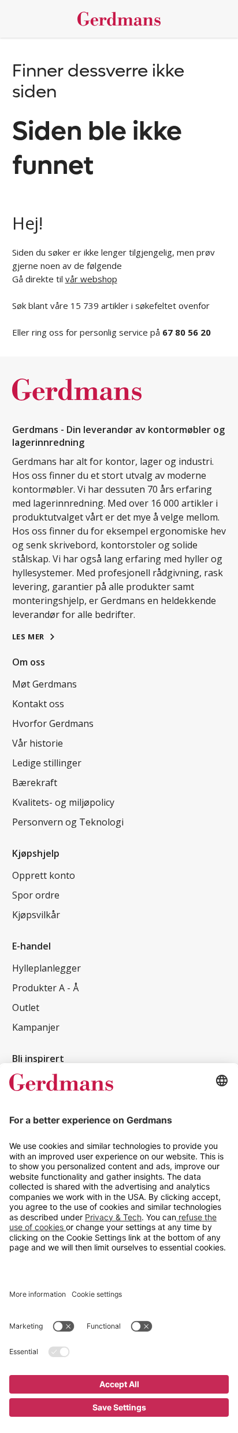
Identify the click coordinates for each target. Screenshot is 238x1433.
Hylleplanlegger (46, 968)
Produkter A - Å (45, 987)
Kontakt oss (38, 703)
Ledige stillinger (46, 762)
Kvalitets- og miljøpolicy (63, 802)
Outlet (25, 1007)
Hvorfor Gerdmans (53, 723)
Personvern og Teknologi (68, 822)
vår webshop (91, 279)
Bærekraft (34, 782)
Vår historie (37, 743)
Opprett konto (43, 875)
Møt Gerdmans (44, 684)
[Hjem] (119, 19)
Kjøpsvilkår (36, 914)
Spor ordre (36, 895)
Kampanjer (36, 1027)
